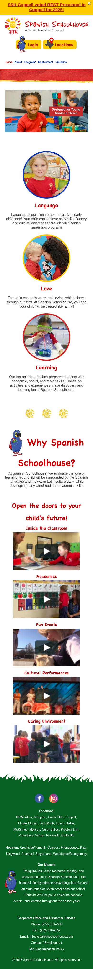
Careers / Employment (46, 942)
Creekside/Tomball (33, 847)
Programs (30, 62)
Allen (28, 817)
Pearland (27, 854)
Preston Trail (69, 829)
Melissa (34, 829)
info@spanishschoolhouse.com (51, 936)
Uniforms (61, 62)
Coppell (71, 817)
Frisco (60, 823)
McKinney (20, 829)
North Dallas (50, 829)
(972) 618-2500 (52, 924)
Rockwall (52, 835)
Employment (45, 62)
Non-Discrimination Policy (46, 949)
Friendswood (69, 847)
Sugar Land (43, 854)
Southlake (67, 835)
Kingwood (13, 854)
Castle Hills (56, 817)
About (18, 62)
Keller (70, 823)
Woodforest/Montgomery (70, 854)
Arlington (40, 817)
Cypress (53, 847)
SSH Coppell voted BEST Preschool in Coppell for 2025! (47, 7)
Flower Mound (27, 823)
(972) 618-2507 (50, 930)
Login (33, 45)
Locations (64, 45)
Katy (83, 847)
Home (9, 62)
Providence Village (31, 835)
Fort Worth (46, 823)
